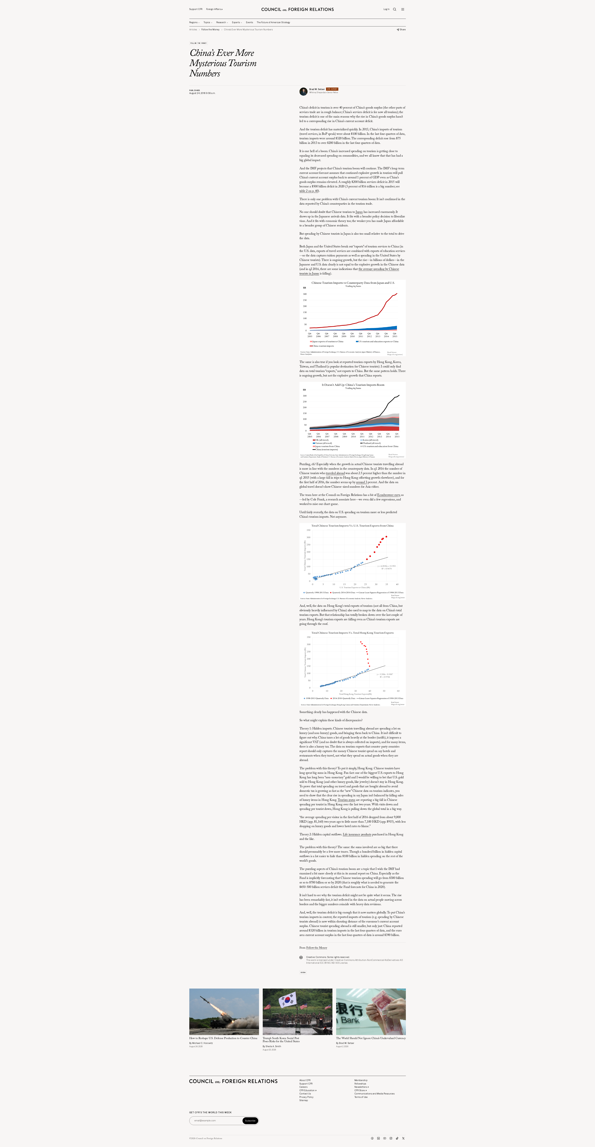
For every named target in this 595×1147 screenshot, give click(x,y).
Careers (303, 1087)
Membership (361, 1080)
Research (221, 22)
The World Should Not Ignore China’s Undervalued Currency (371, 1038)
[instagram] (390, 1138)
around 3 (361, 482)
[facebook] (372, 1138)
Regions (193, 22)
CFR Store (360, 1090)
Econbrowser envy (388, 495)
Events (249, 22)
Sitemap (303, 1100)
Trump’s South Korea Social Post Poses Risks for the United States (281, 1040)
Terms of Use (361, 1097)
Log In (387, 9)
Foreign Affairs (213, 9)
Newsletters (361, 1087)
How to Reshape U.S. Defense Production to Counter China (223, 1038)
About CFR (305, 1080)
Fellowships (360, 1083)
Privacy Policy (306, 1097)
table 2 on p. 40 (308, 191)
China (303, 972)
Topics (207, 22)
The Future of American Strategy (273, 22)
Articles (193, 29)
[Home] (297, 9)
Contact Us (305, 1093)
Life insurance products (357, 834)
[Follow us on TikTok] (397, 1138)
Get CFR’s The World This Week (210, 1112)
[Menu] (403, 9)
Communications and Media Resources (375, 1093)
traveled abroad (335, 473)
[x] (403, 1138)
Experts (236, 22)
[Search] (395, 9)
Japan (359, 212)
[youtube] (384, 1138)
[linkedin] (378, 1138)
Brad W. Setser (317, 89)
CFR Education (307, 1090)
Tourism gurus (346, 800)
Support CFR (196, 9)
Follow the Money (198, 43)
